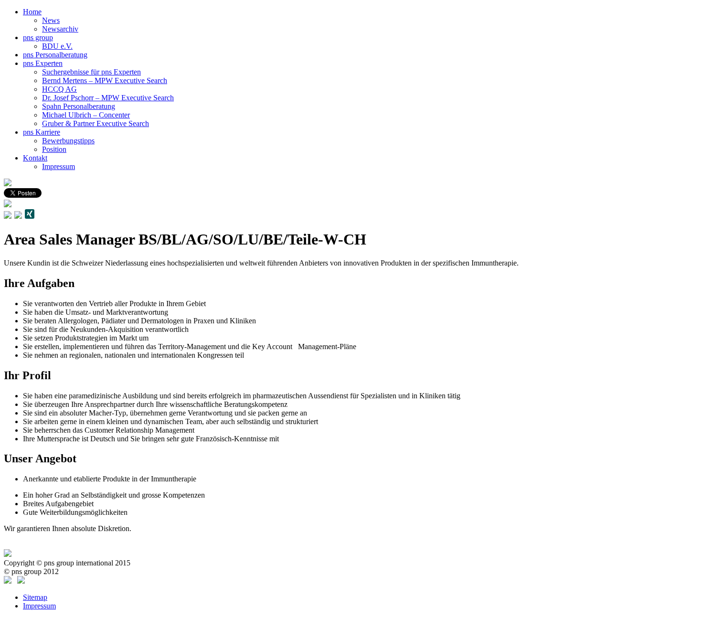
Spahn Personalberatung (78, 106)
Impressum (58, 166)
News (51, 20)
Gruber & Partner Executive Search (95, 123)
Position (54, 149)
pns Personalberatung (55, 55)
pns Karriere (41, 132)
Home (32, 12)
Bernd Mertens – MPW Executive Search (104, 80)
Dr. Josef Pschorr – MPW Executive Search (108, 98)
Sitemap (35, 597)
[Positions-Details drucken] (18, 216)
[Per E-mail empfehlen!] (7, 216)
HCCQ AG (59, 89)
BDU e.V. (57, 46)
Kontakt (35, 158)
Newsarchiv (60, 29)
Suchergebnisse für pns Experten (91, 72)
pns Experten (43, 63)
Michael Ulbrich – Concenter (86, 115)
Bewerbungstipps (68, 141)
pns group (38, 37)
